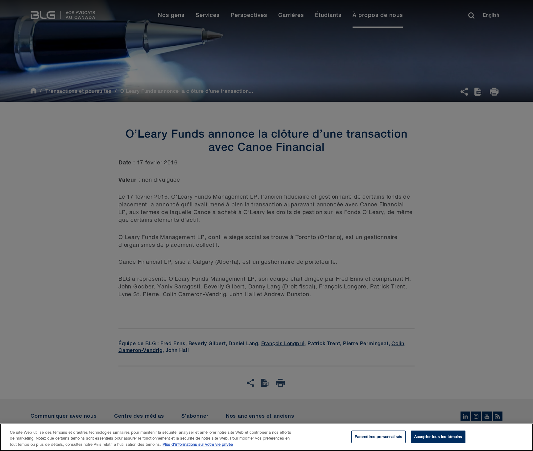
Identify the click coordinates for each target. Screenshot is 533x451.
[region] (266, 437)
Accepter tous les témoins (438, 437)
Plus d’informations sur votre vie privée (198, 445)
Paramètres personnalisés (378, 437)
